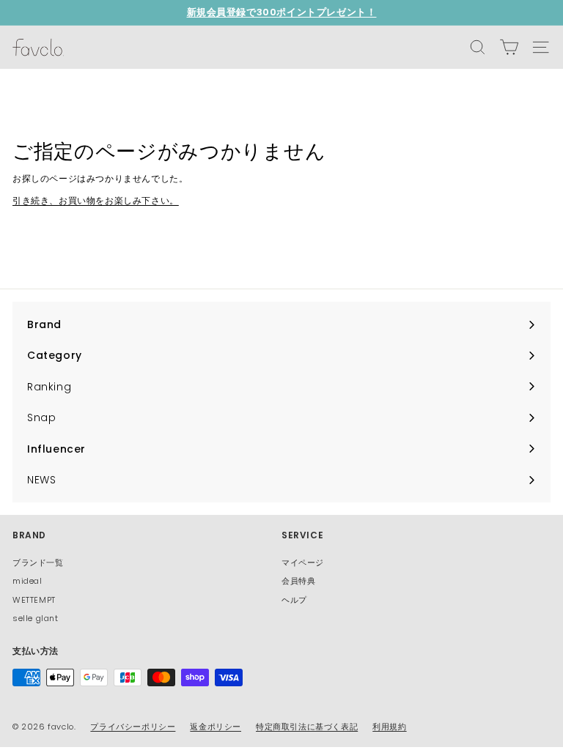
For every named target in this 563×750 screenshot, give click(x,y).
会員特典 (298, 581)
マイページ (303, 562)
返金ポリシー (215, 726)
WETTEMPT (34, 600)
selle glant (35, 618)
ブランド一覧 (38, 562)
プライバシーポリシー (132, 726)
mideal (27, 581)
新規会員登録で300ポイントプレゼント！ (282, 12)
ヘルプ (294, 600)
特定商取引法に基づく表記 (307, 726)
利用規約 (389, 726)
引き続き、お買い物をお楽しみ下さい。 (95, 200)
